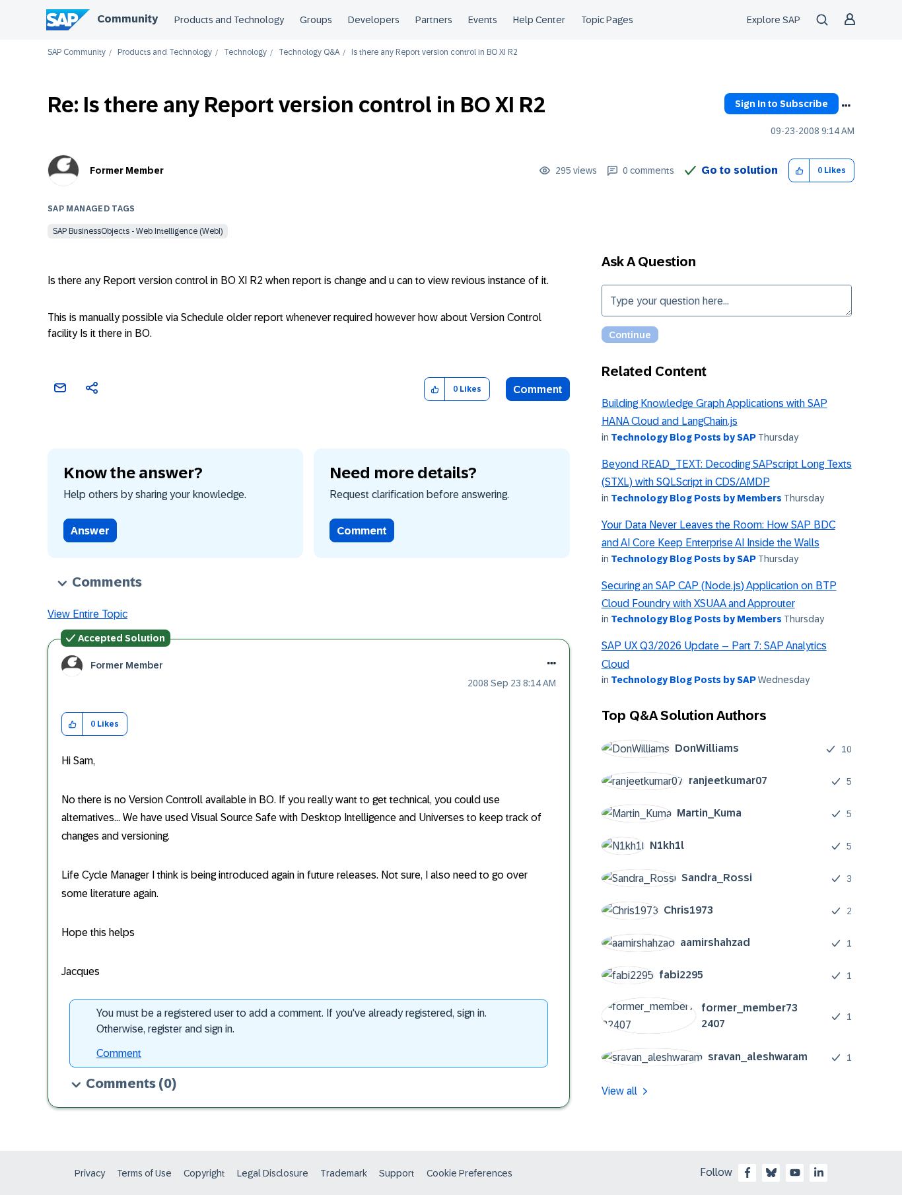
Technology (245, 52)
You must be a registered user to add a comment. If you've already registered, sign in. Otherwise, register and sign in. (291, 1020)
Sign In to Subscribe (781, 103)
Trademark (343, 1173)
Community (127, 18)
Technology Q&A (309, 52)
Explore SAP (773, 20)
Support (397, 1173)
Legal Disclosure (272, 1173)
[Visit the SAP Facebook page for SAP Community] (747, 1172)
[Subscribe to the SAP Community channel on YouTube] (795, 1172)
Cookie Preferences (469, 1173)
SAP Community (77, 52)
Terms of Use (144, 1173)
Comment (538, 389)
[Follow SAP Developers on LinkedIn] (819, 1172)
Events (482, 20)
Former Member (127, 170)
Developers (373, 20)
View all (619, 1091)
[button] (799, 170)
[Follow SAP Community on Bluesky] (771, 1172)
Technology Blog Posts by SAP (683, 437)
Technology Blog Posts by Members (696, 498)
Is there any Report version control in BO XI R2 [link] (434, 52)
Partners (433, 20)
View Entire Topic (87, 614)
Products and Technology (229, 20)
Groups (316, 20)
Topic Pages (607, 20)
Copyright (204, 1173)
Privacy (90, 1173)
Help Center (539, 20)
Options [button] (846, 105)
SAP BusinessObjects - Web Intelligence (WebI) (138, 231)
